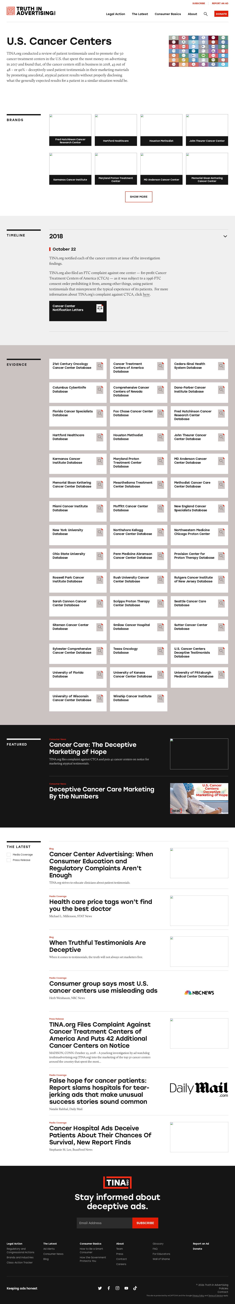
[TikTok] (135, 1288)
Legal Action (115, 14)
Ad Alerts (49, 1248)
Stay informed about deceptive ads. (118, 1202)
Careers (121, 1264)
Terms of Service (215, 1296)
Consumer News (57, 739)
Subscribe (198, 3)
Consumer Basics (168, 14)
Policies (223, 1288)
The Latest (140, 14)
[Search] (205, 14)
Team (119, 1248)
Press (119, 1254)
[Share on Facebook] (108, 1288)
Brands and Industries (20, 1257)
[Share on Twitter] (100, 1288)
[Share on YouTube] (126, 1288)
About (192, 14)
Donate (197, 1248)
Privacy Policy (198, 1296)
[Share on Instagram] (117, 1288)
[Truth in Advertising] (31, 11)
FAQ (155, 1248)
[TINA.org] (117, 1182)
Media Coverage (23, 854)
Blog (51, 848)
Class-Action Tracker (20, 1262)
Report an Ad (220, 3)
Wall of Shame (161, 1259)
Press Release (21, 860)
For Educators (161, 1254)
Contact (121, 1259)
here (146, 294)
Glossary (158, 1243)
